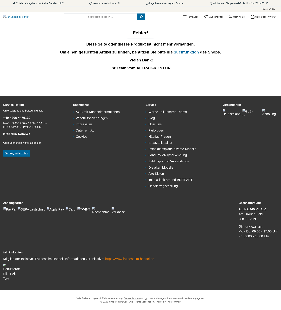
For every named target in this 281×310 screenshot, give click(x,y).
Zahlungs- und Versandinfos (168, 161)
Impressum (84, 124)
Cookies (81, 136)
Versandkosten (132, 298)
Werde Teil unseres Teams (167, 112)
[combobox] (100, 16)
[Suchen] (141, 16)
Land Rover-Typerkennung (167, 155)
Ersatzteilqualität (160, 143)
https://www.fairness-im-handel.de (129, 259)
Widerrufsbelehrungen (92, 118)
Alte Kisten (156, 173)
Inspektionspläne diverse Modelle (172, 149)
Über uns (155, 124)
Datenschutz (85, 130)
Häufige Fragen (159, 136)
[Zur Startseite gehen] (16, 17)
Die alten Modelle (160, 167)
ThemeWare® (173, 301)
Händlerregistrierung (163, 186)
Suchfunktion (187, 52)
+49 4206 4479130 (16, 117)
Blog (151, 118)
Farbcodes (156, 130)
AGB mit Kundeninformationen (98, 112)
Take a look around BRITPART (170, 180)
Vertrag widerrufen (16, 153)
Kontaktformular (32, 142)
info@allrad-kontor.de (16, 133)
